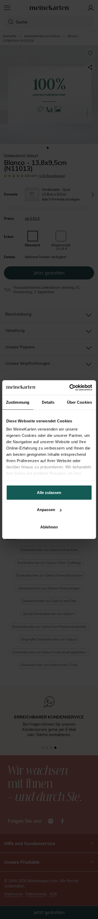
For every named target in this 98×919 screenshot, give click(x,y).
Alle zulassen (49, 492)
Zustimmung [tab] (17, 402)
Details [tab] (48, 402)
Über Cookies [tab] (79, 402)
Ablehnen (49, 527)
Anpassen (46, 509)
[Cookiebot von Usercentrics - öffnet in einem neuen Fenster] (70, 387)
